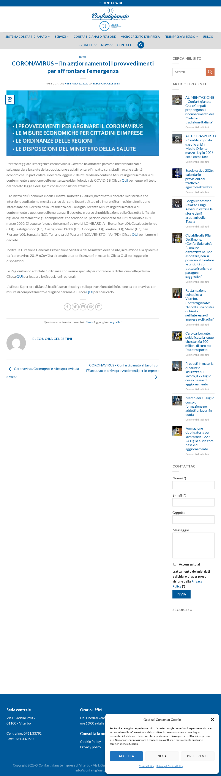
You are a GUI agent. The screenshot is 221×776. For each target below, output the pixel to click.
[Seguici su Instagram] (104, 3)
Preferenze (198, 756)
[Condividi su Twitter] (75, 306)
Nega (162, 756)
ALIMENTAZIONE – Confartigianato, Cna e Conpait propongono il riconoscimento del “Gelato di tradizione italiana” (199, 109)
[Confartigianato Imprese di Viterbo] (110, 19)
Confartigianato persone (95, 36)
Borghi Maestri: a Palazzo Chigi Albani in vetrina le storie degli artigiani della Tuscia (199, 211)
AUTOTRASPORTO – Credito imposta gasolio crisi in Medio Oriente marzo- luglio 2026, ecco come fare (200, 146)
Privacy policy (90, 747)
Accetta (126, 756)
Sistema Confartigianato (26, 36)
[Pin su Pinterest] (90, 306)
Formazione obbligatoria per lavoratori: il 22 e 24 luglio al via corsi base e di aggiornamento (199, 438)
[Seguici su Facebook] (100, 3)
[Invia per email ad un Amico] (83, 306)
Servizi (60, 36)
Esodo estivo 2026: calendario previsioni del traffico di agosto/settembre (199, 178)
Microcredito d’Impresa (140, 36)
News (105, 45)
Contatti (124, 45)
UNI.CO (208, 36)
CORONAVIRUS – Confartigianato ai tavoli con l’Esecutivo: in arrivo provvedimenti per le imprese (122, 368)
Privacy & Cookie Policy (169, 766)
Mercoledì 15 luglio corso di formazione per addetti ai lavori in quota (199, 406)
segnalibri (116, 322)
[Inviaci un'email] (112, 3)
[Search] (140, 44)
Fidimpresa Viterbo (179, 36)
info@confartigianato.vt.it (93, 770)
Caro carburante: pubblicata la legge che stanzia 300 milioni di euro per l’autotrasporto (199, 341)
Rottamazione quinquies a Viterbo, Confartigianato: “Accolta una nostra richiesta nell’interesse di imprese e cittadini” (199, 304)
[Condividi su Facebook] (67, 306)
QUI (125, 180)
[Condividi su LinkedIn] (98, 306)
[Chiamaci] (116, 3)
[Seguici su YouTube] (121, 3)
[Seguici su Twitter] (108, 3)
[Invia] (210, 72)
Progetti (86, 45)
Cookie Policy (146, 766)
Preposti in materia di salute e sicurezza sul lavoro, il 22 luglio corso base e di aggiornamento (199, 373)
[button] (212, 719)
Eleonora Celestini (106, 83)
